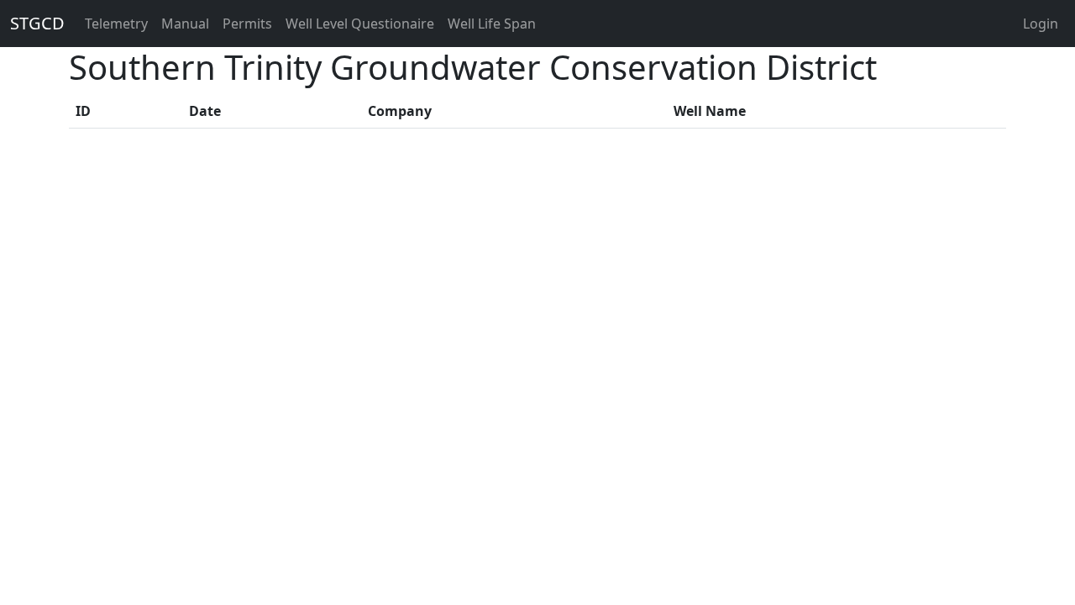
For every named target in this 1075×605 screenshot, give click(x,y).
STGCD (37, 23)
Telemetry (116, 23)
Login (1040, 23)
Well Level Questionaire (360, 23)
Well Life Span (492, 23)
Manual (185, 23)
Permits (247, 23)
